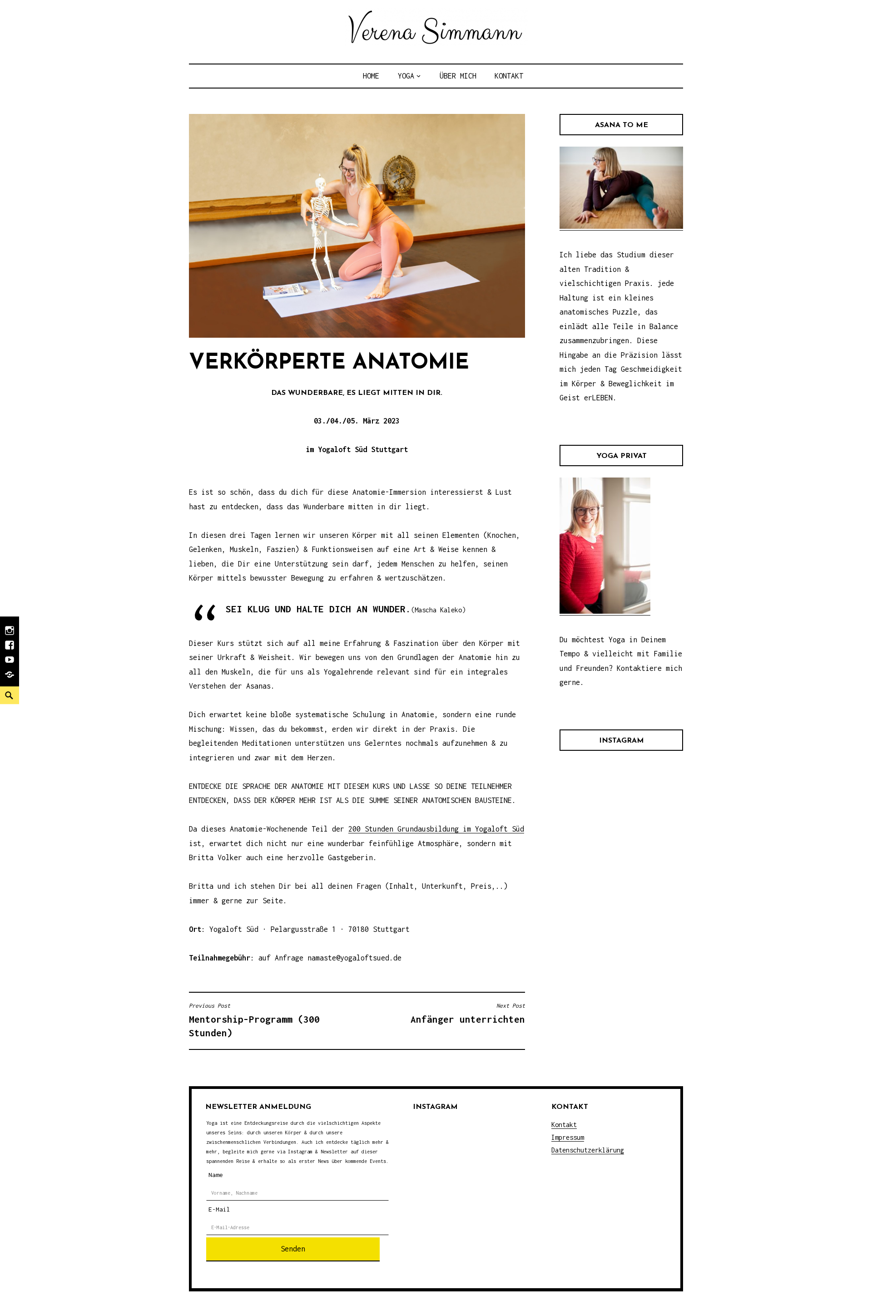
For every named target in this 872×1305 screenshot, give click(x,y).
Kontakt (509, 76)
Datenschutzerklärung (587, 1150)
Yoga (406, 76)
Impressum (567, 1137)
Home (371, 76)
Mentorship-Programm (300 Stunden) (254, 1020)
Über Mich (458, 76)
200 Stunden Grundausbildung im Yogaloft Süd (436, 829)
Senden (293, 1249)
